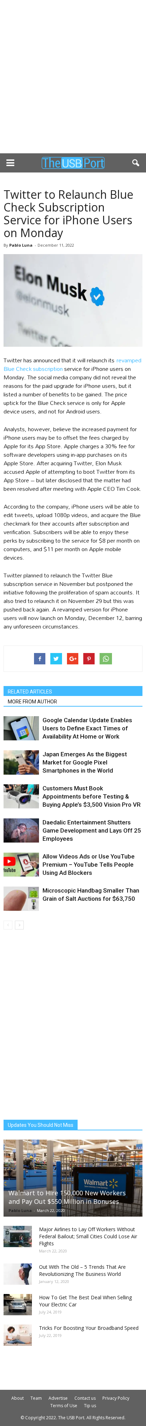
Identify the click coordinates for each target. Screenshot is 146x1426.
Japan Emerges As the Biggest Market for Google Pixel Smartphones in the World (85, 762)
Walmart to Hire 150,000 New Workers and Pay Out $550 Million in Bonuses (67, 1197)
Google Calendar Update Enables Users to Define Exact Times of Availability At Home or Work (87, 728)
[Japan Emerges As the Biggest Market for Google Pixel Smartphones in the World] (21, 762)
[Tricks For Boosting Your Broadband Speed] (18, 1335)
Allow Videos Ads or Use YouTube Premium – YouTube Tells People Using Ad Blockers (89, 864)
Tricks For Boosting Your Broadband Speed (89, 1327)
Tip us (90, 1406)
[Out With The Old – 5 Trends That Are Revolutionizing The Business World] (18, 1274)
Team (36, 1398)
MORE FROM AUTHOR (32, 701)
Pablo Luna (21, 245)
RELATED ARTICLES (30, 692)
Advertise (58, 1398)
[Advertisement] (73, 77)
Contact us (85, 1398)
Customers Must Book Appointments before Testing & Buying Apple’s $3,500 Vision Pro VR (92, 796)
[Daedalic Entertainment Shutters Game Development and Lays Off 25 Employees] (21, 830)
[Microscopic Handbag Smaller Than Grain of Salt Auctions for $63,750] (21, 899)
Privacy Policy (115, 1398)
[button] (136, 162)
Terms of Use (63, 1406)
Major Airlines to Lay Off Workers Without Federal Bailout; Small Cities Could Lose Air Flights (88, 1236)
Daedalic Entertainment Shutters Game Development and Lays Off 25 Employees (92, 830)
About (17, 1398)
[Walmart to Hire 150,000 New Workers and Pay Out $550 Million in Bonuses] (73, 1178)
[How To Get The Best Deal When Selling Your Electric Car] (18, 1304)
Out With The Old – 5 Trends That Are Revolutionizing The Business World (82, 1270)
